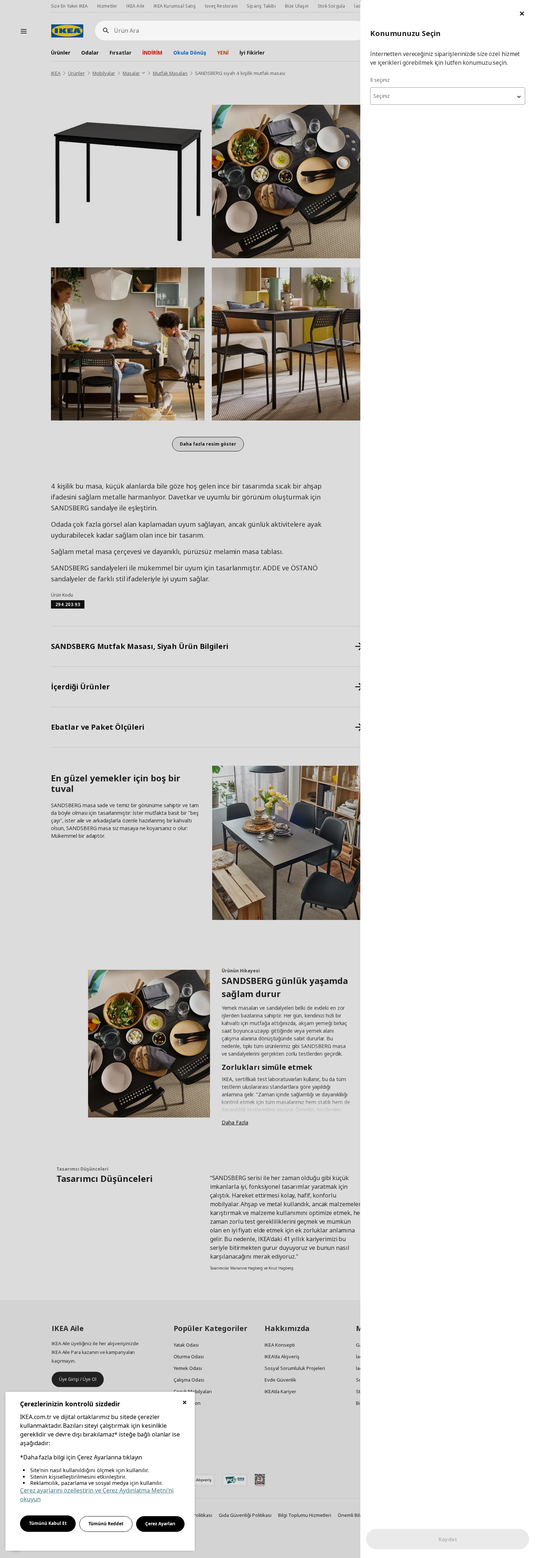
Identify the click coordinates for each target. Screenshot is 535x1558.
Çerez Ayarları (160, 1524)
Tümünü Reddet (105, 1524)
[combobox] (447, 96)
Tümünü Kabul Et (48, 1523)
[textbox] (447, 96)
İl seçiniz (380, 79)
